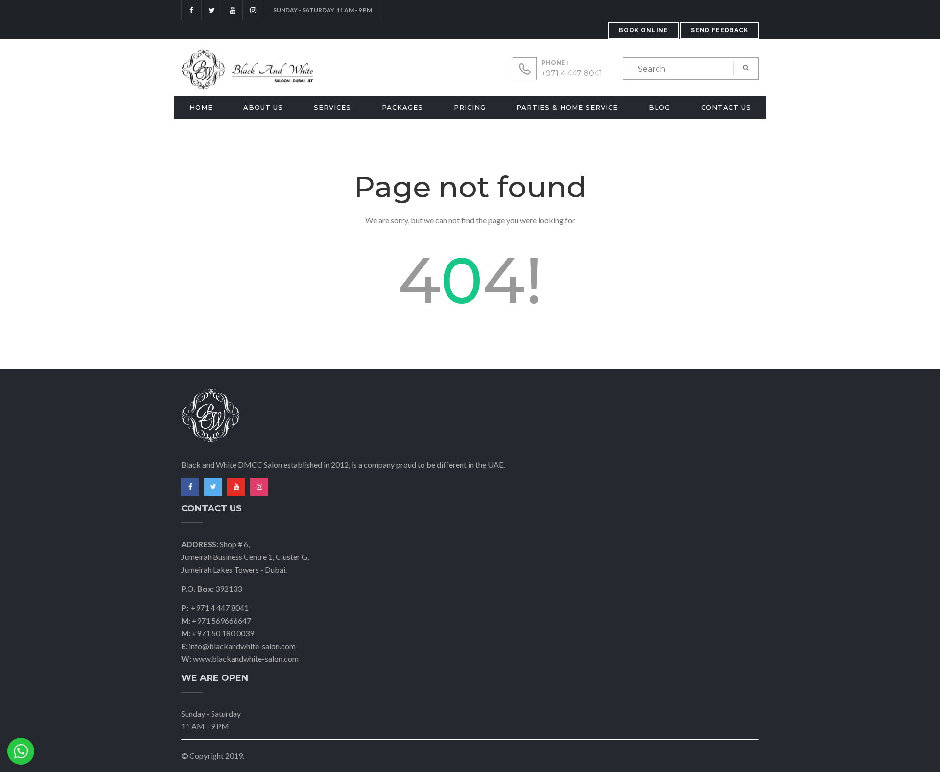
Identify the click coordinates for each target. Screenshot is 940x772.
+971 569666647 (221, 620)
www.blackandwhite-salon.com (246, 658)
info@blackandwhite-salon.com (242, 646)
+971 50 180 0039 (223, 633)
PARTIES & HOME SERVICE (567, 107)
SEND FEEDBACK (719, 30)
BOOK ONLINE (643, 30)
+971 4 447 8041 (571, 73)
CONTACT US (726, 107)
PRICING (470, 107)
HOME (200, 107)
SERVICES (332, 107)
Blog (659, 107)
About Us (263, 107)
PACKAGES (402, 107)
